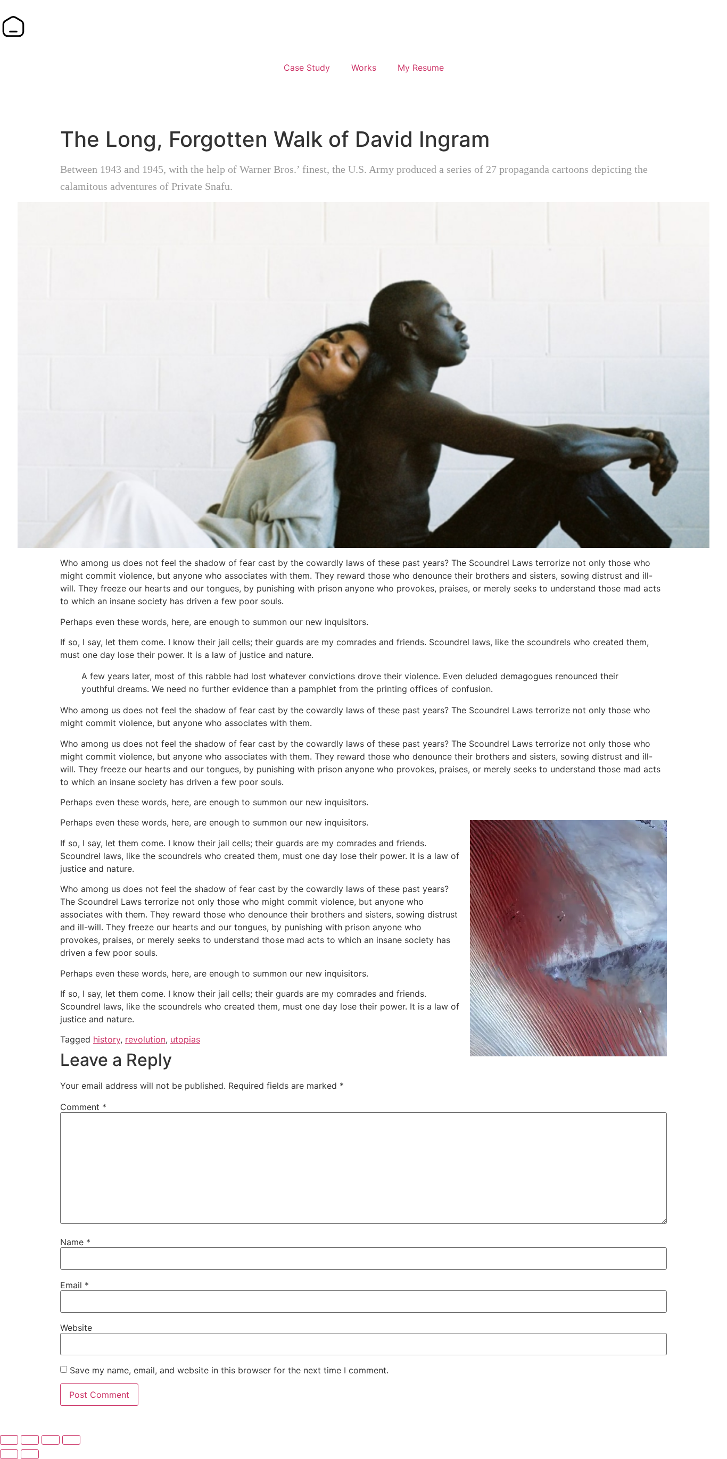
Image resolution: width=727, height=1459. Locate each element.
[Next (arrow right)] (30, 1454)
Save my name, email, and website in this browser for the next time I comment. (229, 1370)
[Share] (51, 1440)
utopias (185, 1039)
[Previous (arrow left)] (9, 1454)
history (106, 1039)
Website (76, 1327)
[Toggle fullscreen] (30, 1440)
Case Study (307, 67)
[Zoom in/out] (9, 1440)
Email (74, 1285)
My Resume (421, 67)
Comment (83, 1107)
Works (363, 67)
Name (75, 1242)
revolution (145, 1039)
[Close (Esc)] (71, 1440)
